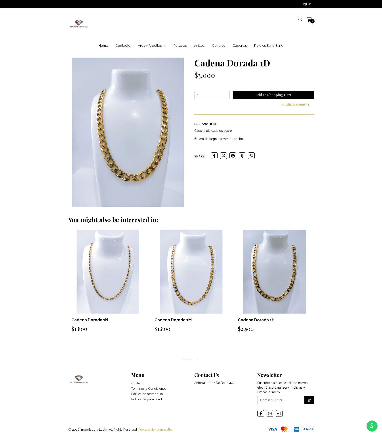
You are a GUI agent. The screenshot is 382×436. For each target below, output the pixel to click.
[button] (306, 4)
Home (103, 46)
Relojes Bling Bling (268, 46)
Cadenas (240, 46)
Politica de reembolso (147, 394)
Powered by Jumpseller (155, 429)
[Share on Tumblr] (242, 156)
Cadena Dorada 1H (256, 320)
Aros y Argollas (150, 46)
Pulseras (180, 46)
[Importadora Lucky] (78, 23)
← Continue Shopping (294, 104)
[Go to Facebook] (261, 413)
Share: (200, 156)
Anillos (199, 46)
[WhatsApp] (279, 413)
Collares (218, 46)
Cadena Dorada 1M (173, 320)
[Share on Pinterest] (233, 156)
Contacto (122, 46)
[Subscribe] (309, 400)
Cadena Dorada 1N (89, 320)
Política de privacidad (146, 399)
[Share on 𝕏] (223, 156)
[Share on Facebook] (214, 156)
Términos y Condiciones (148, 388)
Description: (205, 124)
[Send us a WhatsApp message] (372, 426)
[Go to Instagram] (270, 413)
